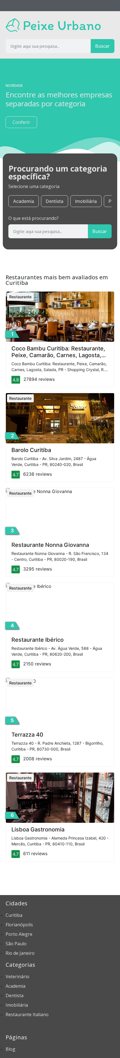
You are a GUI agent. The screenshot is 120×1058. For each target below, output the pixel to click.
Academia (23, 201)
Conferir (21, 122)
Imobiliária (86, 201)
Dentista (54, 201)
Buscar (102, 46)
